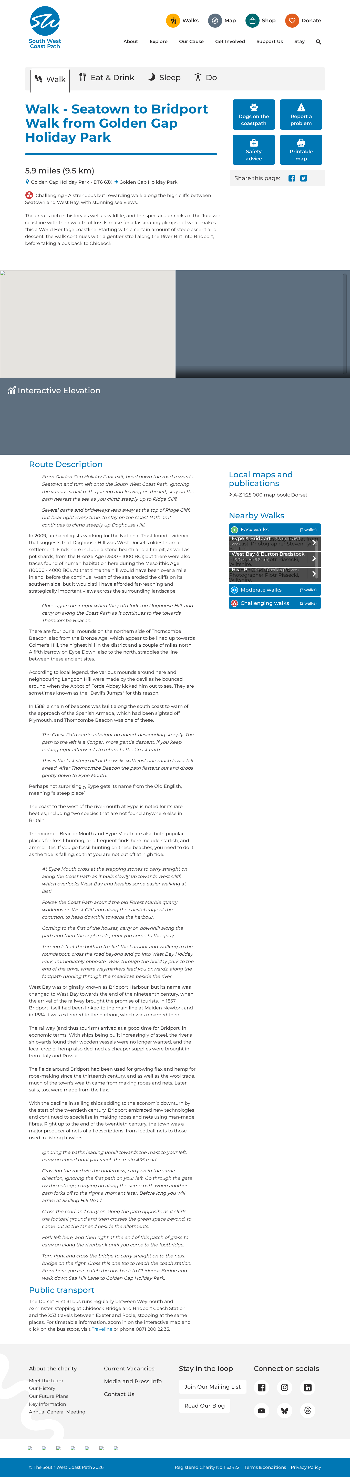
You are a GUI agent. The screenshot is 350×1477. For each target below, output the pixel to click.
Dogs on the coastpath (254, 119)
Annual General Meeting (57, 1412)
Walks (190, 20)
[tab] (275, 529)
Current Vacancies (129, 1368)
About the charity (53, 1368)
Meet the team (46, 1380)
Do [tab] (210, 77)
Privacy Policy (306, 1467)
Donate (311, 20)
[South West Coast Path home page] (45, 27)
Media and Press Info (133, 1381)
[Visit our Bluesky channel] (284, 1410)
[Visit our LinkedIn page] (308, 1387)
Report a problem (301, 119)
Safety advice (254, 155)
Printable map (301, 155)
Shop (269, 20)
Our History (42, 1388)
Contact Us (119, 1394)
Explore (159, 41)
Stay (299, 41)
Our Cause (191, 41)
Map (230, 20)
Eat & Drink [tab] (111, 77)
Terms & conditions (265, 1467)
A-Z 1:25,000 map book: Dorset (270, 495)
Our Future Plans (48, 1396)
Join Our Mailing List (212, 1386)
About (130, 41)
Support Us (269, 41)
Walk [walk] (55, 79)
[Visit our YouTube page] (261, 1411)
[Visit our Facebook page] (261, 1387)
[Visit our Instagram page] (284, 1387)
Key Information (47, 1404)
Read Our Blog (204, 1405)
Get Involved (230, 41)
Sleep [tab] (169, 77)
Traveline (102, 1329)
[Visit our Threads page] (307, 1411)
